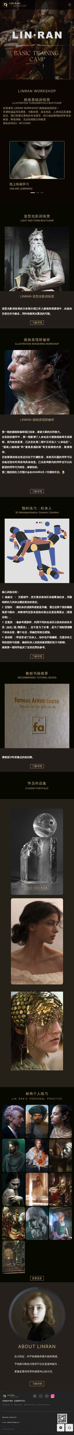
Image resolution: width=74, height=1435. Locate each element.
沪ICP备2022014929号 (8, 1429)
